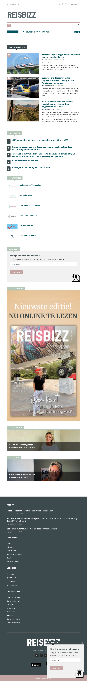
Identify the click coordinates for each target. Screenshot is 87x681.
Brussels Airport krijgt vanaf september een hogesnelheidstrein (61, 55)
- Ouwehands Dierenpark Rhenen (30, 510)
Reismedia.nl (11, 608)
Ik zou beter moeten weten (22, 474)
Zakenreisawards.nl (13, 619)
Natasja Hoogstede (15, 447)
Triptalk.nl (10, 605)
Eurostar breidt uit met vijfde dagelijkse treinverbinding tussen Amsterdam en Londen (58, 80)
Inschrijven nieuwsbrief (14, 554)
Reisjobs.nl (10, 615)
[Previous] (75, 32)
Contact (9, 543)
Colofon (9, 558)
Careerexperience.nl (13, 623)
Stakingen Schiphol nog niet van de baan (31, 167)
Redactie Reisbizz (48, 86)
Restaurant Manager (28, 215)
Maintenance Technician (30, 185)
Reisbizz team (11, 551)
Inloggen (74, 4)
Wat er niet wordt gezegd (21, 444)
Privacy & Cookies (13, 561)
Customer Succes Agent (30, 205)
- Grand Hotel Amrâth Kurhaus (32, 528)
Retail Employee (26, 225)
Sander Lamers (47, 60)
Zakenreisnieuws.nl (13, 601)
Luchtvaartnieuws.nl (13, 597)
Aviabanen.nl (11, 612)
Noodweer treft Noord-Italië (26, 160)
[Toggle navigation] (9, 25)
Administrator (26, 195)
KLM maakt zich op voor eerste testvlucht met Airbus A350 (45, 32)
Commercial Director (29, 235)
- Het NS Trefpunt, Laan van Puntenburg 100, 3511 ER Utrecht (42, 519)
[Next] (78, 32)
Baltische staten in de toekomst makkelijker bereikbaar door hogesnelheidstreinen (57, 104)
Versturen (16, 272)
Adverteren (10, 547)
